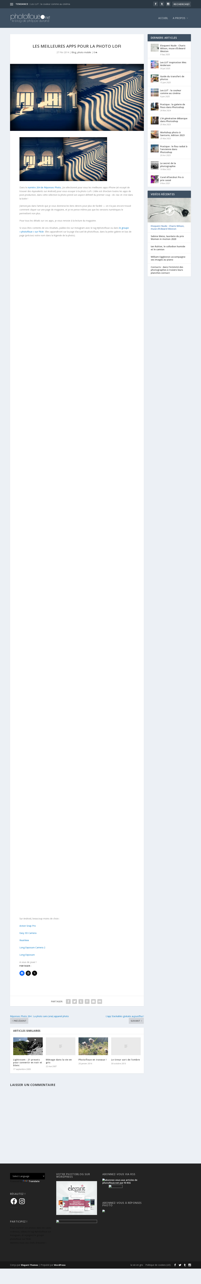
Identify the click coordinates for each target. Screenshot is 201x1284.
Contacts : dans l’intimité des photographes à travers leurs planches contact (167, 270)
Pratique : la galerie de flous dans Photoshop (172, 106)
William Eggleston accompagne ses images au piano (168, 258)
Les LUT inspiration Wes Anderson (173, 64)
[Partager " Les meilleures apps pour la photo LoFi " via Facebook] (68, 1001)
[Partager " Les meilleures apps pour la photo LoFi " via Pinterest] (87, 1001)
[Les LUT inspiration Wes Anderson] (155, 64)
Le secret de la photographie (168, 165)
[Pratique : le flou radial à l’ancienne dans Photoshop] (155, 148)
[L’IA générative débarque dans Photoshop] (155, 120)
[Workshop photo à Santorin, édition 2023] (155, 134)
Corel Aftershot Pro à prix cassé (172, 179)
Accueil (163, 18)
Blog (73, 52)
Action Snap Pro (27, 925)
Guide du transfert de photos (172, 78)
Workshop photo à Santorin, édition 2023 (172, 134)
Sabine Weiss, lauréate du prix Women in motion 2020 (167, 238)
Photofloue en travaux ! (93, 1059)
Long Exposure (27, 954)
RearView (24, 940)
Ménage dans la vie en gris (59, 1061)
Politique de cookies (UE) (158, 1264)
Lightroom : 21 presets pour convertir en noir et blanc (27, 1062)
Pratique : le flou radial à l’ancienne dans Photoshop (173, 149)
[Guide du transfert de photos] (155, 78)
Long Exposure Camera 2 (32, 947)
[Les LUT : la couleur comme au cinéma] (155, 92)
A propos (179, 18)
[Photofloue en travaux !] (93, 1046)
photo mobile (84, 52)
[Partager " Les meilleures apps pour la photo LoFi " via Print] (100, 1001)
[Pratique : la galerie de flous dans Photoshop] (155, 106)
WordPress (59, 1265)
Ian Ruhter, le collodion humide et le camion (168, 248)
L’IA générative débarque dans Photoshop (173, 120)
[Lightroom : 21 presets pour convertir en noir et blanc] (28, 1046)
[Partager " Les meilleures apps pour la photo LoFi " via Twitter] (74, 1001)
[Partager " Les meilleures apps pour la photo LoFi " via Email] (93, 1001)
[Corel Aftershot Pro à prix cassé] (155, 179)
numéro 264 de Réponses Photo (44, 187)
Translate (34, 1181)
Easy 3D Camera (27, 933)
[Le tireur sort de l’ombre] (126, 1046)
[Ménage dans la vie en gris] (60, 1046)
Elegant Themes (29, 1265)
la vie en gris (136, 1264)
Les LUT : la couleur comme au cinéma (50, 4)
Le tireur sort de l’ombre (125, 1059)
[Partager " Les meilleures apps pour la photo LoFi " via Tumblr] (81, 1001)
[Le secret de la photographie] (155, 165)
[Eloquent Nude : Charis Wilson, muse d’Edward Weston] (155, 48)
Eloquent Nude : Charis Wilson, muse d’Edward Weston (172, 48)
